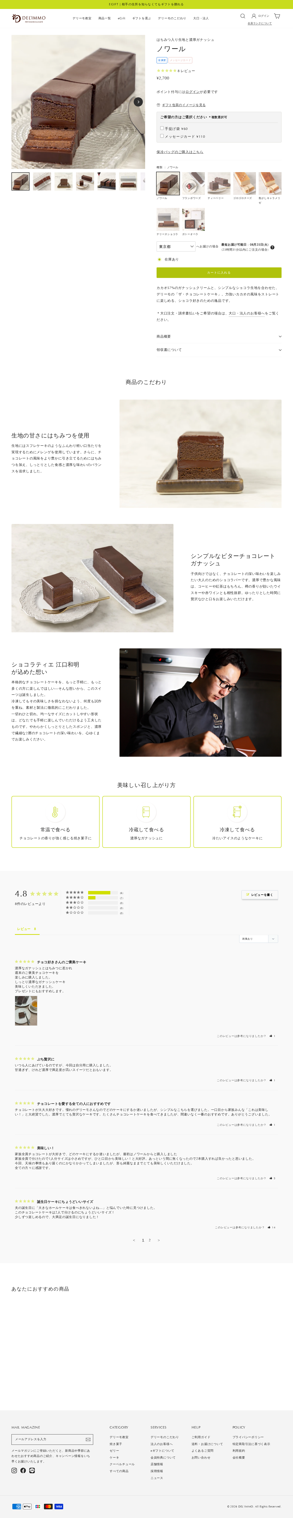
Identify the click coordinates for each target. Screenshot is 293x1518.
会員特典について (163, 1457)
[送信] (88, 1439)
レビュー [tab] (24, 929)
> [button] (159, 1240)
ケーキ (114, 1457)
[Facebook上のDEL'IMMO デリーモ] (23, 1470)
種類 (167, 167)
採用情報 (157, 1471)
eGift (121, 18)
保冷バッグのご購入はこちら (180, 152)
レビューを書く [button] (262, 894)
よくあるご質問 (203, 1451)
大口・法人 (201, 18)
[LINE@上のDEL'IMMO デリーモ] (32, 1470)
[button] (272, 247)
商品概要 (164, 336)
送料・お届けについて (207, 1444)
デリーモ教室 (82, 18)
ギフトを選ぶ (141, 18)
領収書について (169, 350)
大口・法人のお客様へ (247, 313)
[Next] (138, 101)
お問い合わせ (201, 1457)
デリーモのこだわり (172, 18)
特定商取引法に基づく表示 (251, 1444)
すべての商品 (119, 1471)
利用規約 (239, 1451)
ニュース (157, 1478)
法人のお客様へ (162, 1444)
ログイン (192, 92)
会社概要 (239, 1457)
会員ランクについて (260, 23)
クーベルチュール (122, 1464)
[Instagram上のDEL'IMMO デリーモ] (14, 1470)
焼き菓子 (116, 1444)
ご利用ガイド (201, 1437)
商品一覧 (104, 18)
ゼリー (114, 1451)
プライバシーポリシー (248, 1437)
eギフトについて (162, 1451)
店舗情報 (157, 1464)
